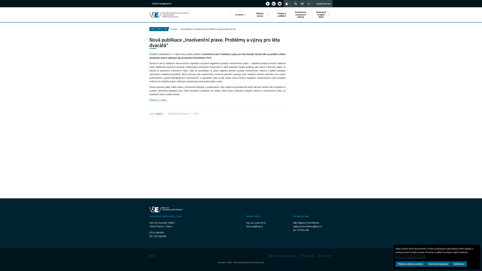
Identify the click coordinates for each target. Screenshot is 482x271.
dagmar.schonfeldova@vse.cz (307, 226)
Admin (152, 255)
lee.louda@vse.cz (254, 226)
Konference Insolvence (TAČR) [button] (300, 14)
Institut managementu (161, 3)
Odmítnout (459, 264)
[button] (268, 4)
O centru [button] (239, 14)
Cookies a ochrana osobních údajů (282, 255)
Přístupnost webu (307, 255)
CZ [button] (309, 3)
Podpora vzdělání (282, 15)
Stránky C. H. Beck (158, 100)
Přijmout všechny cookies (410, 264)
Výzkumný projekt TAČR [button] (321, 14)
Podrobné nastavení (438, 264)
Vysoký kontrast (323, 3)
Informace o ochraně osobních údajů (410, 256)
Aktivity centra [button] (259, 15)
